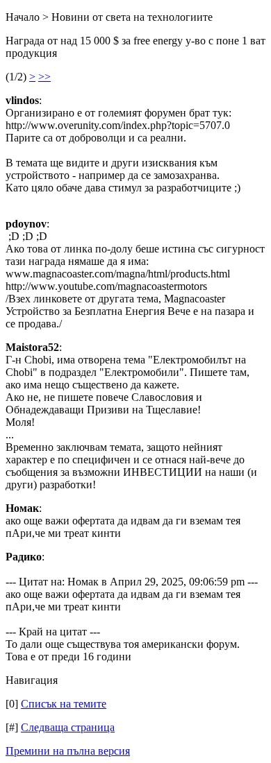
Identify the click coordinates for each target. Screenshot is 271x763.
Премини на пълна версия (68, 751)
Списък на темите (63, 704)
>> (44, 77)
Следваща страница (68, 727)
